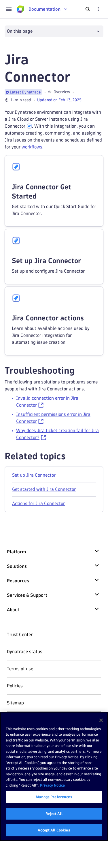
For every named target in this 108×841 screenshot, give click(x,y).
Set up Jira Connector (34, 475)
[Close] (101, 720)
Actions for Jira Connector (38, 503)
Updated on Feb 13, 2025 (59, 100)
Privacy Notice (52, 785)
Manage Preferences (54, 796)
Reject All (54, 813)
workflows (32, 147)
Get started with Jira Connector (44, 489)
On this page (20, 31)
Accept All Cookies (54, 830)
